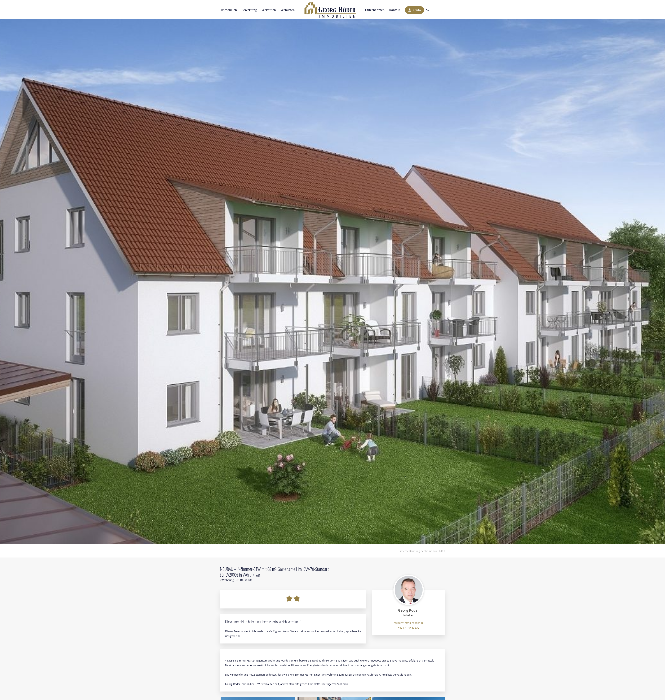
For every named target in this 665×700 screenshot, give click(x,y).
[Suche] (426, 9)
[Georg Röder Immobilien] (332, 10)
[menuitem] (229, 9)
